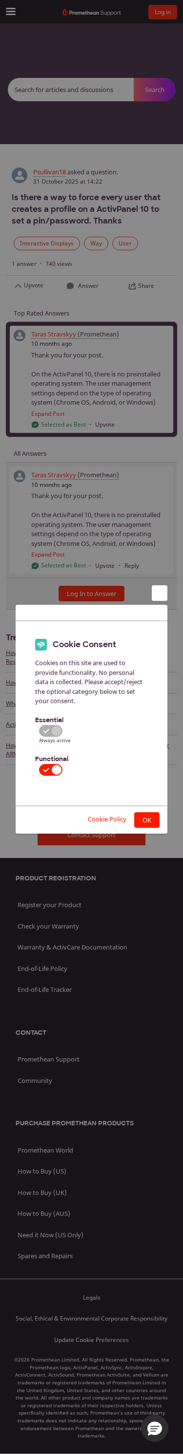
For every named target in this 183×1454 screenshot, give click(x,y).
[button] (154, 1428)
